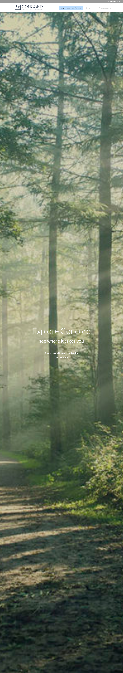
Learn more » (61, 357)
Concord (88, 8)
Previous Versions (105, 8)
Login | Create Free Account (71, 8)
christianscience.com (113, 1)
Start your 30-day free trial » (61, 352)
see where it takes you (61, 341)
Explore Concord (61, 331)
